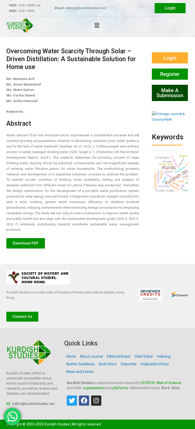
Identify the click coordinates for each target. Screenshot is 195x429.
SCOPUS (148, 383)
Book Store (108, 364)
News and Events (80, 372)
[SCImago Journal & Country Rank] (170, 116)
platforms (120, 388)
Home (71, 356)
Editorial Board (118, 356)
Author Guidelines (80, 364)
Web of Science (168, 383)
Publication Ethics (155, 364)
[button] (96, 25)
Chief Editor (143, 356)
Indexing (164, 356)
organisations (94, 388)
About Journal (91, 356)
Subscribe (129, 364)
